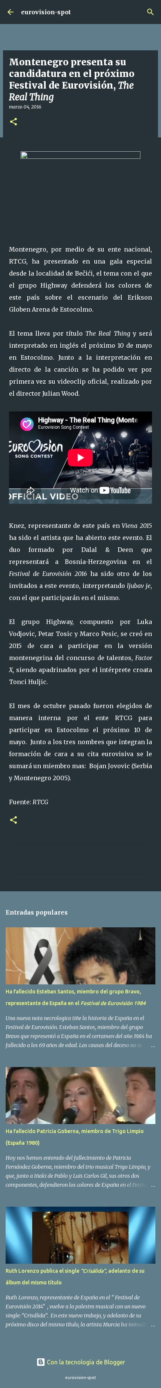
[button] (13, 122)
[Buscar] (150, 12)
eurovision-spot (46, 12)
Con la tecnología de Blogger (85, 1362)
